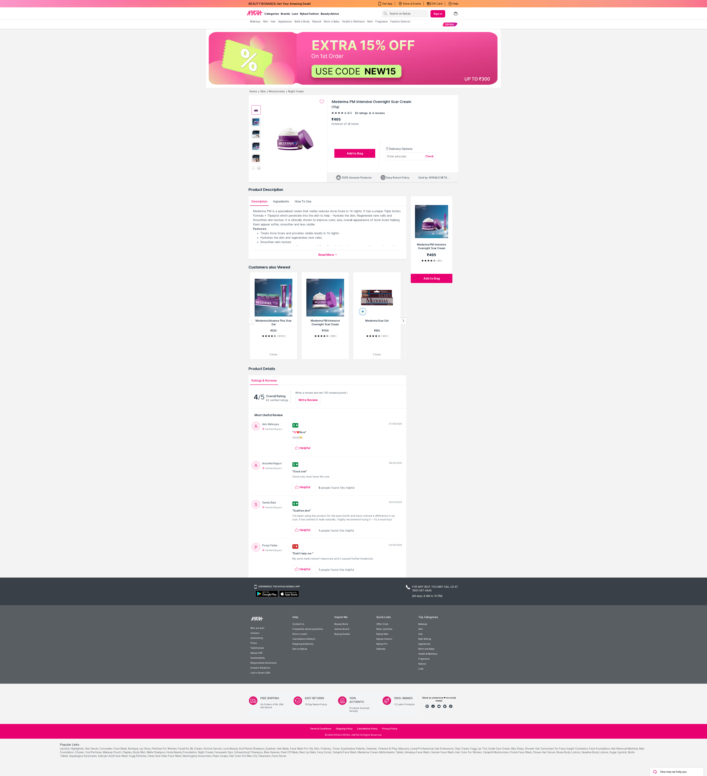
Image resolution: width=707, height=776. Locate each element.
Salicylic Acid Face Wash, (113, 755)
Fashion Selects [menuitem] (400, 21)
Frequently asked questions (307, 629)
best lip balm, (308, 752)
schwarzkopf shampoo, (248, 752)
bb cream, (196, 748)
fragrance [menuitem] (381, 21)
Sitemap (380, 648)
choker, (80, 752)
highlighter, (77, 748)
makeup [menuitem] (255, 21)
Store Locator (299, 634)
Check (429, 156)
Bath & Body (424, 639)
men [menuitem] (370, 21)
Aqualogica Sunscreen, (83, 755)
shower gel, (532, 748)
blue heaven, (272, 752)
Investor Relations (260, 667)
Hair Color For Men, (241, 755)
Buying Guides (342, 634)
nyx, (230, 752)
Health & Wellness (427, 653)
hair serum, (92, 748)
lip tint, (482, 748)
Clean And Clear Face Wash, (165, 755)
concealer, (106, 748)
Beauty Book (341, 624)
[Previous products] (252, 321)
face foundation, (599, 748)
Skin (263, 91)
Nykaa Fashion (309, 13)
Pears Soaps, (220, 755)
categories (271, 13)
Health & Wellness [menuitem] (353, 21)
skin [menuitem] (265, 21)
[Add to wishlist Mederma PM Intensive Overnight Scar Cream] (322, 101)
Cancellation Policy (367, 728)
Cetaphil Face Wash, (344, 752)
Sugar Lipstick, (618, 752)
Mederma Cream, (368, 752)
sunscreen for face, (553, 748)
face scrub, (324, 752)
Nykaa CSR (256, 653)
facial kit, (183, 748)
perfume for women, (164, 748)
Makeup (422, 624)
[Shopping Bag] (455, 13)
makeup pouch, (112, 752)
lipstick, (65, 748)
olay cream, (462, 748)
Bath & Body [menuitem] (302, 21)
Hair (420, 634)
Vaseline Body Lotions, (595, 752)
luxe (295, 13)
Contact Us (298, 624)
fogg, (473, 748)
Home (253, 91)
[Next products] (403, 321)
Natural (422, 663)
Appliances (424, 643)
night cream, (206, 752)
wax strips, (517, 748)
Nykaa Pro (382, 643)
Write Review (308, 400)
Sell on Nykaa (299, 648)
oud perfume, (93, 752)
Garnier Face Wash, (442, 752)
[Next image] (259, 168)
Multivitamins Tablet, (391, 752)
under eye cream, (499, 748)
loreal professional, (422, 748)
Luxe (420, 668)
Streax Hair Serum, (544, 752)
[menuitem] (450, 24)
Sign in (437, 13)
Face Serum (279, 755)
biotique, (133, 748)
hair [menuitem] (273, 21)
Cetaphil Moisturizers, (496, 752)
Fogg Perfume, (138, 755)
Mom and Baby (426, 648)
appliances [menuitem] (285, 21)
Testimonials (257, 648)
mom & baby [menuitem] (332, 21)
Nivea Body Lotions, (568, 752)
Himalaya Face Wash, (417, 752)
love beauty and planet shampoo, (244, 748)
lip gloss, (145, 748)
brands (285, 13)
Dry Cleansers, (262, 755)
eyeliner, (271, 748)
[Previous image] (253, 168)
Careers (254, 633)
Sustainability (257, 657)
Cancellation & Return (303, 639)
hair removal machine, (625, 748)
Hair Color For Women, (468, 752)
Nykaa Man (382, 634)
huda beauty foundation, (182, 752)
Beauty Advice (330, 13)
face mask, (120, 748)
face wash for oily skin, (305, 748)
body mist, (139, 752)
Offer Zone (382, 624)
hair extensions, (444, 748)
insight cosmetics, (577, 748)
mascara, (403, 748)
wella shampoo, (156, 752)
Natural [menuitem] (316, 21)
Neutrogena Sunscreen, (197, 755)
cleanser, (371, 748)
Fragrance (424, 658)
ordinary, (326, 748)
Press (253, 643)
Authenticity (256, 638)
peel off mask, (290, 752)
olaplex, (127, 752)
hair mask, (283, 748)
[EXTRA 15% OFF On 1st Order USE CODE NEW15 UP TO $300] (353, 58)
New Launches (384, 629)
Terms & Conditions (320, 728)
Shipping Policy (344, 728)
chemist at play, (388, 748)
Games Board (341, 629)
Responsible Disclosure (263, 662)
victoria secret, (212, 748)
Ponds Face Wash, (521, 752)
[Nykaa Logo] (254, 12)
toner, (336, 748)
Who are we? (257, 628)
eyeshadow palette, (353, 748)
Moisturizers (277, 91)
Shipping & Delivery (303, 643)
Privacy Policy (389, 728)
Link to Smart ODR (260, 672)
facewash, (220, 752)
